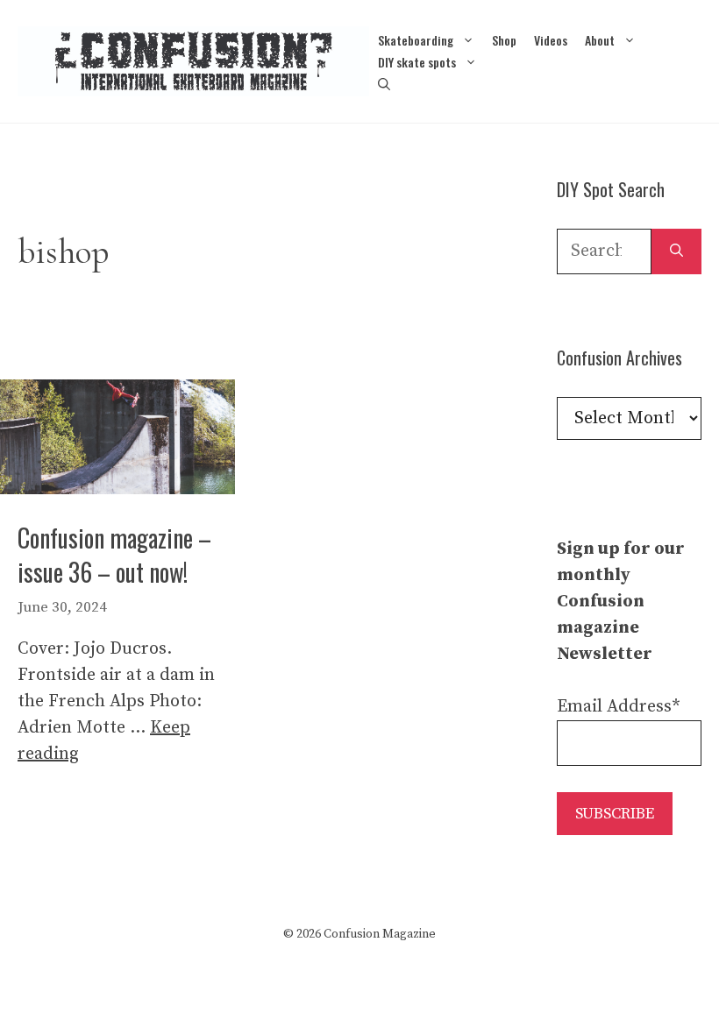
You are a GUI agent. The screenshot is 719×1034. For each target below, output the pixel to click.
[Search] (676, 251)
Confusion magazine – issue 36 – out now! (114, 555)
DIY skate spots (417, 62)
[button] (384, 84)
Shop (504, 40)
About (600, 40)
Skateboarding (415, 40)
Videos (550, 40)
